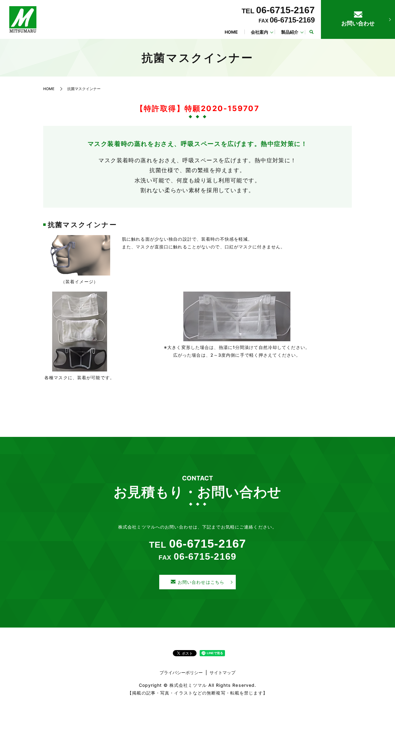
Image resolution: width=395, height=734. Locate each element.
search (311, 32)
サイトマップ (222, 672)
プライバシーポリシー (181, 672)
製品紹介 (289, 32)
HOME (231, 32)
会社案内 (259, 32)
